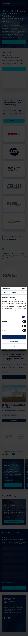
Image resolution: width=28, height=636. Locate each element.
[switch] (24, 321)
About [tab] (23, 292)
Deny (14, 346)
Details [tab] (14, 292)
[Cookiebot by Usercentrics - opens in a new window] (20, 288)
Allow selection (14, 341)
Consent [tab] (5, 292)
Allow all (14, 336)
